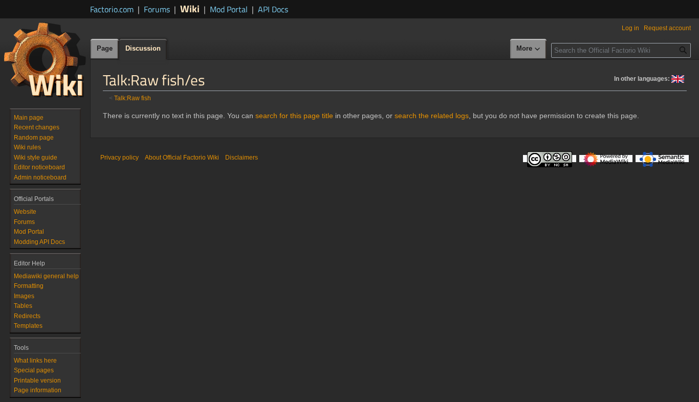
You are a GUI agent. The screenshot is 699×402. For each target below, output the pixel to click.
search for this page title (294, 115)
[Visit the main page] (45, 59)
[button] (528, 49)
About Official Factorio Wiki (182, 157)
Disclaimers (241, 157)
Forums (157, 9)
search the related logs (432, 115)
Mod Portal (229, 9)
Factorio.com (112, 9)
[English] (677, 78)
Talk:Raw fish (132, 98)
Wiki (190, 8)
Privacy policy (119, 157)
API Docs (273, 9)
